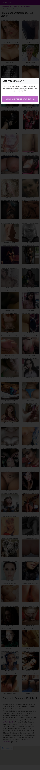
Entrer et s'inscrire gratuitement (20, 99)
